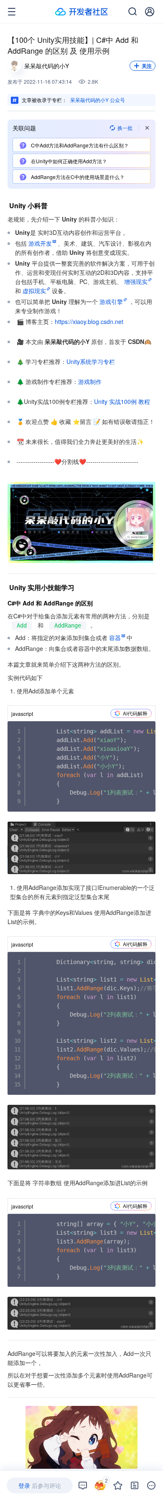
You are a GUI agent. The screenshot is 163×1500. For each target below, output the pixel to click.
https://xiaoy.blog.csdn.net (89, 321)
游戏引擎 (111, 301)
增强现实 (136, 281)
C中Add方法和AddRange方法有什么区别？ (79, 145)
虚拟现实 (34, 291)
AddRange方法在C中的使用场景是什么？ (77, 176)
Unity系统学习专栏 (90, 361)
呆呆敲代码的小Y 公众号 (97, 99)
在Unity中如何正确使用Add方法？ (68, 160)
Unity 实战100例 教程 (122, 401)
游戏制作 (90, 381)
